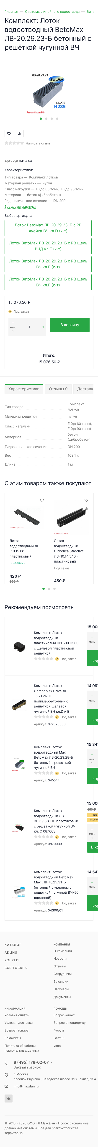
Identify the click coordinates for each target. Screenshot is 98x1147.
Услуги (12, 960)
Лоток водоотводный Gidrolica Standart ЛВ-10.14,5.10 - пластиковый (68, 551)
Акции (11, 952)
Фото (57, 1045)
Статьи (59, 1038)
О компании (63, 951)
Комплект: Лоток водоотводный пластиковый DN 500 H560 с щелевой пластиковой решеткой (56, 643)
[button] (41, 118)
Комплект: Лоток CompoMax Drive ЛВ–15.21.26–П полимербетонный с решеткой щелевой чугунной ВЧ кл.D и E (51, 698)
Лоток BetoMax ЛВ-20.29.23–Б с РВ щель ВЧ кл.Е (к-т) (48, 264)
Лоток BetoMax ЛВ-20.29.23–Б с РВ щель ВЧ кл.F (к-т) (48, 282)
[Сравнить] (41, 508)
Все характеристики (20, 206)
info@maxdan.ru (26, 1086)
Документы (62, 997)
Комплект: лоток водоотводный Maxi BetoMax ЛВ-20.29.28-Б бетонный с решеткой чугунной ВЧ (53, 757)
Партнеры (61, 989)
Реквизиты (13, 1038)
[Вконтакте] (9, 1098)
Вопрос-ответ (64, 1015)
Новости (60, 958)
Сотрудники (63, 974)
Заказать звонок (27, 1067)
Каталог (13, 945)
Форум (59, 1030)
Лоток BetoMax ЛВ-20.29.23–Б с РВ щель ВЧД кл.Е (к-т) (48, 246)
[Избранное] (41, 500)
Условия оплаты (17, 1015)
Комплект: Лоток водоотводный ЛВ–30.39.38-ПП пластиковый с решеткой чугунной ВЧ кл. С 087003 (56, 821)
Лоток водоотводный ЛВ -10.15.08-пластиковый (24, 548)
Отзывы (60, 966)
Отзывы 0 (58, 389)
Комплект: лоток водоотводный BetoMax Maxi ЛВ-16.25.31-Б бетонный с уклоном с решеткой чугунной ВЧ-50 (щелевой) (56, 885)
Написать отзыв (38, 143)
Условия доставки (19, 1022)
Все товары (16, 968)
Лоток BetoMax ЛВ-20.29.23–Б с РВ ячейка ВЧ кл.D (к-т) (48, 228)
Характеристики (23, 389)
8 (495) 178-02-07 (31, 1062)
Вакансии (61, 981)
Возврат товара (16, 1030)
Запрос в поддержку (70, 1022)
